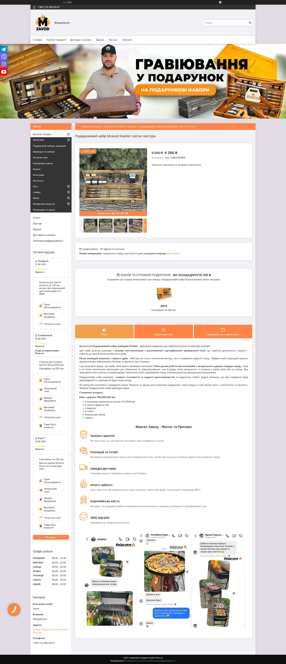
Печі (35, 186)
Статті (36, 217)
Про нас (113, 39)
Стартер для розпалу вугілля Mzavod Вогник (51, 363)
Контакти (127, 39)
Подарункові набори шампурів (120, 126)
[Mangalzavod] (43, 22)
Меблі (36, 198)
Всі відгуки (51, 537)
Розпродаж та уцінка (44, 209)
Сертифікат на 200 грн (163, 310)
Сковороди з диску (43, 163)
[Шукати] (250, 23)
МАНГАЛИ (38, 140)
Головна (37, 39)
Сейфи (37, 192)
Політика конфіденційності (48, 240)
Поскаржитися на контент (136, 661)
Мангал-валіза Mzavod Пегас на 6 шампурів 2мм (51, 466)
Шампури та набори (44, 151)
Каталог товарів (55, 39)
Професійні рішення (44, 204)
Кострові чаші (40, 157)
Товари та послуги (91, 126)
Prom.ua (159, 658)
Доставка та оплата (80, 39)
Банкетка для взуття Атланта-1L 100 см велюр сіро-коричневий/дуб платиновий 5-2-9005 (52, 288)
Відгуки (100, 39)
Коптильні (38, 180)
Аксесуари (38, 175)
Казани (37, 169)
